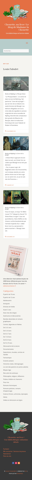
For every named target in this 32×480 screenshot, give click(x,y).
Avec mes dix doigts (10, 313)
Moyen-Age (7, 370)
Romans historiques (10, 385)
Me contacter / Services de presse (14, 451)
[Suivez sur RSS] (19, 463)
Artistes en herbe (9, 307)
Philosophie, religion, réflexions (13, 376)
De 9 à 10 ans (7, 343)
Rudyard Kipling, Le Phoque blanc (16, 105)
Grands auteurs (8, 361)
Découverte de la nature (11, 346)
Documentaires (8, 349)
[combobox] (16, 51)
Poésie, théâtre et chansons (12, 379)
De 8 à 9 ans (7, 340)
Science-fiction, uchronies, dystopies (15, 394)
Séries (5, 397)
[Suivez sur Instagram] (16, 463)
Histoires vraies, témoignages (13, 364)
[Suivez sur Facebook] (13, 463)
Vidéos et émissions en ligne (12, 400)
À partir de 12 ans (9, 297)
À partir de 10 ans (9, 294)
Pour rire (6, 382)
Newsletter (7, 454)
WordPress (20, 473)
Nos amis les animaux (10, 373)
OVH (26, 471)
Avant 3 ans (7, 310)
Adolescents (7, 300)
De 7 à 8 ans (7, 337)
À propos (6, 449)
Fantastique (7, 358)
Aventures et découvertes (12, 316)
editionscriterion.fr (9, 286)
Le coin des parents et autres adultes (15, 367)
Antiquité (6, 304)
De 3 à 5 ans (7, 327)
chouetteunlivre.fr (11, 471)
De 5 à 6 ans (7, 331)
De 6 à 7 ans (7, 334)
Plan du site (7, 456)
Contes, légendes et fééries (12, 324)
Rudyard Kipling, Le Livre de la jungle (16, 161)
